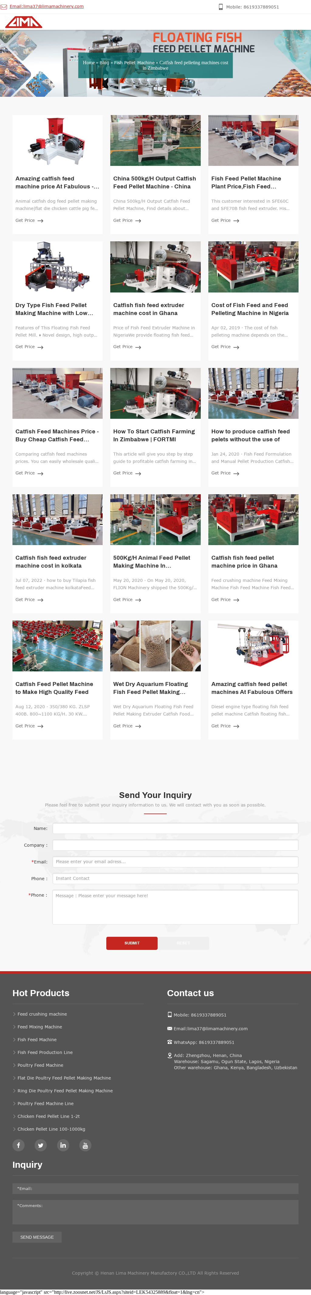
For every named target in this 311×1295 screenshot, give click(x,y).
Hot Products (41, 993)
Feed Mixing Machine (40, 1026)
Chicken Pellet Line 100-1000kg (51, 1129)
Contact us (190, 993)
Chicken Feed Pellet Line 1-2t (49, 1116)
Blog (104, 62)
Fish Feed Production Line (45, 1052)
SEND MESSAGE (37, 1237)
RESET (183, 943)
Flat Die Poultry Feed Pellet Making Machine (64, 1077)
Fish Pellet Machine (134, 62)
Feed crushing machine (42, 1014)
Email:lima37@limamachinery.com (211, 1028)
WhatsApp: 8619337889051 (204, 1042)
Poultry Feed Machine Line (45, 1103)
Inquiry (27, 1165)
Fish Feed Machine (37, 1039)
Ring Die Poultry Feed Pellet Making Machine (65, 1090)
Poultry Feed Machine (40, 1065)
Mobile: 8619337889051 (200, 1014)
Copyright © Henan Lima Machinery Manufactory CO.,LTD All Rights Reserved (155, 1273)
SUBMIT (132, 943)
